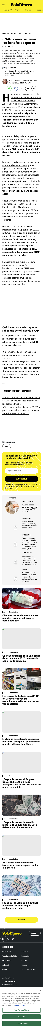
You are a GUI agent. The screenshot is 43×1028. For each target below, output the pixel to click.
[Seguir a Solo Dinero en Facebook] (3, 938)
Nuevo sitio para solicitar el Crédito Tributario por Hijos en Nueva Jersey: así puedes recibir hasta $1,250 (29, 543)
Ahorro (6, 10)
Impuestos (26, 518)
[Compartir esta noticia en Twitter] (21, 88)
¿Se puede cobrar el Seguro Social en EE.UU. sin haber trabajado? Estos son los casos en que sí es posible (21, 783)
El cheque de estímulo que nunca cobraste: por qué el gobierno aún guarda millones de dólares (21, 742)
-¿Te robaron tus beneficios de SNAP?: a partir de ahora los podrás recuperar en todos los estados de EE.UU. (21, 410)
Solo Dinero (6, 33)
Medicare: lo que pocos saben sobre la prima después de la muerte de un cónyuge (29, 577)
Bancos (24, 961)
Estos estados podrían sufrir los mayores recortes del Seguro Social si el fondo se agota (30, 560)
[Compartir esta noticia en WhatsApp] (9, 88)
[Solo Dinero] (21, 4)
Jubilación (27, 553)
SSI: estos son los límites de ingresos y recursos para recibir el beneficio (20, 865)
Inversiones (27, 502)
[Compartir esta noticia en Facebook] (15, 88)
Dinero (17, 10)
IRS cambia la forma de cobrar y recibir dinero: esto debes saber (29, 524)
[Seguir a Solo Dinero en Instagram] (12, 938)
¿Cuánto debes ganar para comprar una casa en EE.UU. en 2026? (30, 508)
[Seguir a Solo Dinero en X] (7, 938)
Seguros (25, 952)
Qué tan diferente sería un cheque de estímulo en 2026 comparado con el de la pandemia (21, 658)
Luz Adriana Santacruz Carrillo (25, 81)
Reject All (21, 1017)
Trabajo (28, 10)
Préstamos (6, 952)
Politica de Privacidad (10, 985)
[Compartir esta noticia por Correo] (27, 88)
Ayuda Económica (25, 33)
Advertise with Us (9, 981)
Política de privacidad (12, 486)
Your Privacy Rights (21, 1010)
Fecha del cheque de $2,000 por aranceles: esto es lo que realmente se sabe (20, 905)
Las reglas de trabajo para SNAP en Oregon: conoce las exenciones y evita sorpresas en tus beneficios (20, 700)
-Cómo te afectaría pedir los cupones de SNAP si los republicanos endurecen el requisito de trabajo (21, 400)
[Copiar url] (33, 88)
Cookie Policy (20, 1005)
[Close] (40, 990)
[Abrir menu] (3, 4)
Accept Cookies (22, 1023)
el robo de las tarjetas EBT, (14, 165)
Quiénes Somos (8, 978)
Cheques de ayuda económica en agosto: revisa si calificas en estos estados (20, 618)
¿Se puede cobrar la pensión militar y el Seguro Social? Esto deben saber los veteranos (19, 825)
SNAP (7, 446)
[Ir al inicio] (12, 933)
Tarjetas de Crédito (9, 956)
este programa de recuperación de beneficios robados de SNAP (18, 265)
